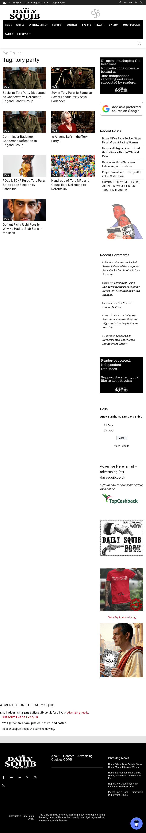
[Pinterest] (136, 3)
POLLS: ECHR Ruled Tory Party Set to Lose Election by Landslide (24, 185)
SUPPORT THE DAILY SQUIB (20, 717)
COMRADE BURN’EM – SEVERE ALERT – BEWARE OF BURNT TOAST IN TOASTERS (120, 186)
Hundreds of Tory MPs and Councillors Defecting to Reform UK (70, 185)
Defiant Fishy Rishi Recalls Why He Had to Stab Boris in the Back (22, 229)
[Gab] (125, 3)
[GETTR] (131, 3)
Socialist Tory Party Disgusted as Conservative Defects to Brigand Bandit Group (24, 97)
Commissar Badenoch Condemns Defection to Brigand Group (20, 141)
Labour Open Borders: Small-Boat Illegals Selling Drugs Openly (118, 339)
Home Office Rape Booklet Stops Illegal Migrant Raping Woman (121, 140)
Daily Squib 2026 (28, 817)
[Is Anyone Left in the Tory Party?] (73, 122)
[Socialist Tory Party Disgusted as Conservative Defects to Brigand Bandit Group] (24, 78)
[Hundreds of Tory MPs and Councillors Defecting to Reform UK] (73, 166)
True (110, 425)
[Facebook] (120, 3)
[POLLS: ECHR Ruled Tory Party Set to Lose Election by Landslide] (24, 166)
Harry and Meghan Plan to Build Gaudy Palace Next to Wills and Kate (121, 152)
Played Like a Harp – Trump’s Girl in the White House (121, 174)
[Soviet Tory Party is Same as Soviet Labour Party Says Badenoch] (73, 78)
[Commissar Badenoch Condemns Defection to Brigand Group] (24, 122)
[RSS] (35, 777)
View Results (121, 446)
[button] (138, 43)
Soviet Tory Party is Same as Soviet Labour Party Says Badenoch (71, 97)
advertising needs (77, 712)
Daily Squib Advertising (122, 617)
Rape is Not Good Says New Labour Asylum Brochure (118, 164)
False (110, 431)
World (7, 87)
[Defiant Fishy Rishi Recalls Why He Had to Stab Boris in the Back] (24, 210)
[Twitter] (141, 3)
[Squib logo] (28, 14)
